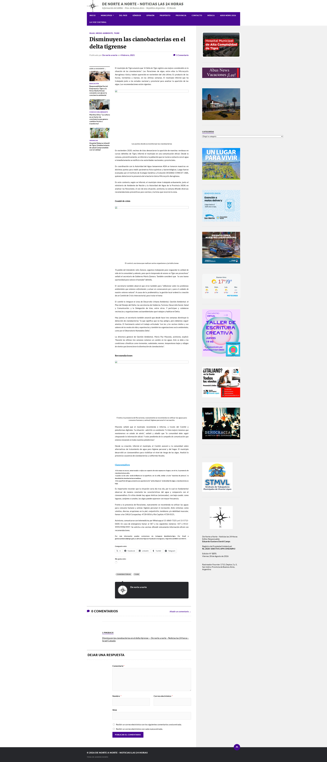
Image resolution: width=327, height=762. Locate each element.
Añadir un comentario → (180, 611)
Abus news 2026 (228, 15)
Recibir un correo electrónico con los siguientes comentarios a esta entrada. (149, 724)
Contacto (197, 15)
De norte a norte (109, 55)
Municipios (106, 15)
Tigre (117, 33)
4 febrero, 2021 (127, 55)
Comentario (118, 666)
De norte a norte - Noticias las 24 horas (121, 752)
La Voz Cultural (98, 22)
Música (211, 15)
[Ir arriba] (237, 747)
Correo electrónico (163, 696)
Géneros (137, 15)
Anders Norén (101, 757)
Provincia (181, 15)
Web (114, 710)
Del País (123, 15)
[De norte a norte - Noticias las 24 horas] (163, 6)
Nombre (116, 696)
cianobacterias (124, 574)
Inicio (93, 15)
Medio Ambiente (104, 33)
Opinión (150, 15)
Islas (92, 33)
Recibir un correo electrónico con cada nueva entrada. (139, 729)
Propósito (165, 15)
